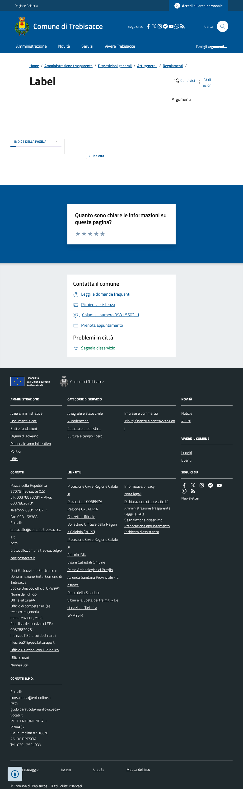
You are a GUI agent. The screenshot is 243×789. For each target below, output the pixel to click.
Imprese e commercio (141, 413)
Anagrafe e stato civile (85, 413)
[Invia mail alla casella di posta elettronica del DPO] (30, 698)
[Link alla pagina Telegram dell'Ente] (210, 485)
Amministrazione (31, 46)
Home (34, 66)
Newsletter (190, 498)
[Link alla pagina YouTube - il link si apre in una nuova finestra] (171, 26)
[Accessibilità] (15, 774)
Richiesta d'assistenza (141, 532)
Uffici (14, 459)
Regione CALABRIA (82, 509)
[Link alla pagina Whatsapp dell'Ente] (184, 491)
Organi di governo (24, 436)
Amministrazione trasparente (68, 66)
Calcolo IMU (76, 554)
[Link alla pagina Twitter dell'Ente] (193, 485)
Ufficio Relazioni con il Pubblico (34, 650)
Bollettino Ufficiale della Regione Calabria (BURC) (92, 528)
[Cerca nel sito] (220, 26)
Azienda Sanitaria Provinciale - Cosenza (93, 581)
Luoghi (186, 452)
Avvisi (186, 421)
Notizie (186, 413)
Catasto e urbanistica (84, 428)
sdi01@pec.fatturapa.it (37, 642)
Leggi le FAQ (134, 514)
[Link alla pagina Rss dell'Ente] (193, 491)
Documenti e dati (23, 421)
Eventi (186, 460)
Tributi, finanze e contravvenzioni (149, 424)
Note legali (132, 494)
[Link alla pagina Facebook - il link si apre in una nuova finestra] (148, 26)
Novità (64, 46)
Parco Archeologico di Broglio (90, 570)
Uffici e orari (19, 657)
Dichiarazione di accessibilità (146, 501)
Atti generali (147, 66)
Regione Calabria (26, 5)
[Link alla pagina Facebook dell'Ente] (184, 485)
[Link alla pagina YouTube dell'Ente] (219, 485)
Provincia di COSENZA (84, 501)
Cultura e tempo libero (84, 436)
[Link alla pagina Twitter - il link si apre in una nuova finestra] (154, 26)
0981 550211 (36, 510)
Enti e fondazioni (23, 428)
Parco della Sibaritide (83, 592)
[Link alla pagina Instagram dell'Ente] (202, 485)
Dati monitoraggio (24, 769)
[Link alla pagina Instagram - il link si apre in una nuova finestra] (160, 26)
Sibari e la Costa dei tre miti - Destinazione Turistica (92, 603)
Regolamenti (173, 66)
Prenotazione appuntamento (147, 526)
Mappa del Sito (138, 769)
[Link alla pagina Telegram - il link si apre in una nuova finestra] (165, 26)
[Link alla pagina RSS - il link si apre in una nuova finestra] (182, 26)
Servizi (87, 46)
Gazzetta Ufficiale (81, 516)
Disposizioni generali (115, 66)
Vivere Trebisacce (120, 46)
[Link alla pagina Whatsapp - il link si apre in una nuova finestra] (177, 26)
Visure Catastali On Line (86, 562)
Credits (98, 769)
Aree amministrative (26, 413)
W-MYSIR (75, 615)
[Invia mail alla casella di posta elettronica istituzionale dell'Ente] (36, 533)
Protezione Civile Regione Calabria (92, 490)
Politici (15, 451)
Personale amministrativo (30, 443)
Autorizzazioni (78, 421)
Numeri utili (19, 665)
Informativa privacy (139, 486)
